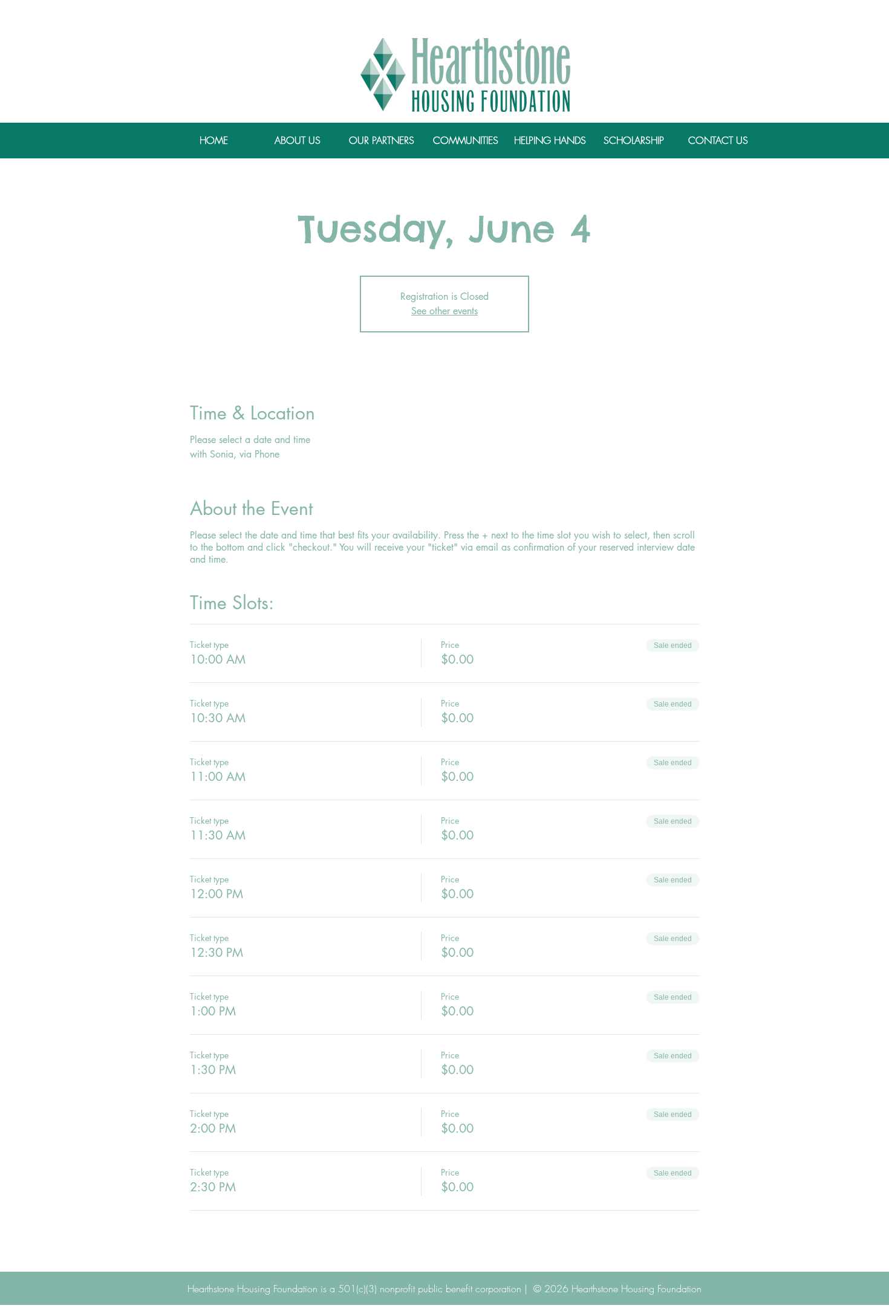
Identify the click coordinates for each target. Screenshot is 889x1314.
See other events (444, 311)
